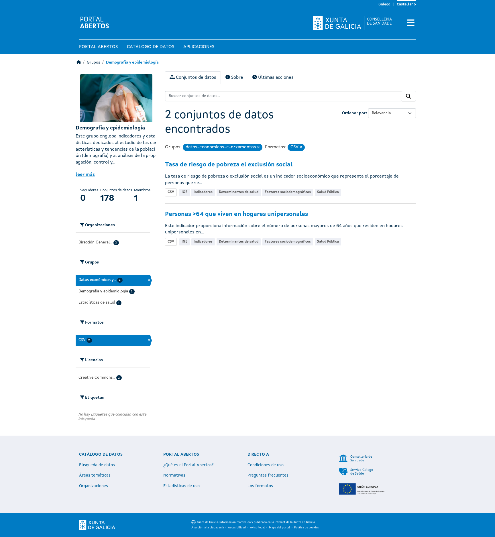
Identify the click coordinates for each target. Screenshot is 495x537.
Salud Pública (328, 192)
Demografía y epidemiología (132, 62)
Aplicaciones (198, 47)
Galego (384, 4)
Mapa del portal (279, 527)
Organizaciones (93, 486)
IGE (184, 192)
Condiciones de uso (265, 465)
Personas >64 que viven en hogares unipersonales (236, 214)
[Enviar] (408, 96)
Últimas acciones (275, 77)
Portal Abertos (98, 47)
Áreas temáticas (95, 475)
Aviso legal (257, 527)
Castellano (406, 4)
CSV (171, 192)
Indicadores (203, 192)
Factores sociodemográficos (288, 192)
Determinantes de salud (238, 192)
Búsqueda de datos (97, 465)
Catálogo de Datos (150, 47)
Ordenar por (354, 113)
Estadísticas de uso (181, 486)
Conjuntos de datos (195, 77)
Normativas (174, 475)
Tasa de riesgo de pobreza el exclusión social (228, 165)
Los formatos (260, 486)
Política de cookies (306, 527)
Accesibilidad (237, 527)
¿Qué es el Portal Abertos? (188, 465)
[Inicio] (78, 62)
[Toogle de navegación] (411, 23)
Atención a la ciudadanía (207, 527)
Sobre (236, 77)
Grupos (93, 62)
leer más (85, 174)
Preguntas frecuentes (267, 475)
